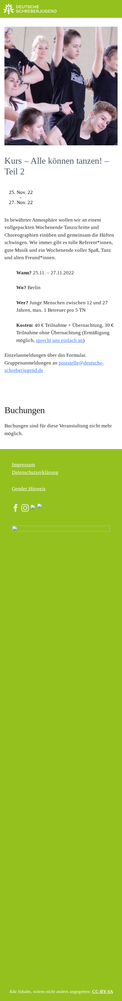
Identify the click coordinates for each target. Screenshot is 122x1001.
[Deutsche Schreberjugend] (30, 9)
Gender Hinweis (29, 488)
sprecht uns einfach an (59, 340)
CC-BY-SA (102, 991)
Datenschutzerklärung (35, 472)
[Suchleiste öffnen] (99, 9)
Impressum (23, 464)
